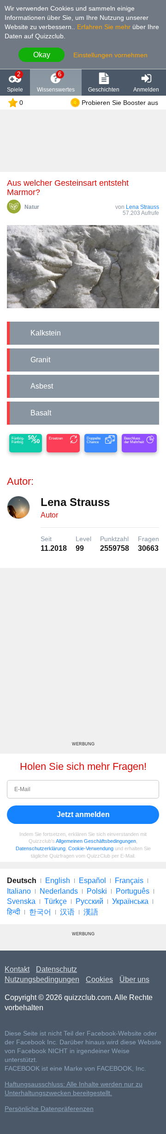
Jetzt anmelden (83, 814)
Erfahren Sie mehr (103, 26)
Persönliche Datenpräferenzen (49, 1108)
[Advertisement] (83, 658)
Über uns (134, 979)
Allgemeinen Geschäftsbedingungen (96, 841)
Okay (41, 55)
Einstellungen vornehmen (110, 55)
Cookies (99, 979)
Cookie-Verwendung (90, 848)
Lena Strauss (142, 207)
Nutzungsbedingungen (42, 979)
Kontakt (17, 969)
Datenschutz (56, 969)
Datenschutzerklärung (40, 848)
